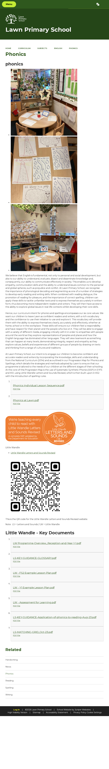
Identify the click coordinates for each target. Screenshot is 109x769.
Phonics (73, 48)
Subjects (42, 48)
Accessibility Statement (57, 712)
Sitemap (37, 712)
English (58, 48)
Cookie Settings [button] (94, 712)
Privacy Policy (79, 712)
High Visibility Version (17, 712)
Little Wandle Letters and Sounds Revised (33, 453)
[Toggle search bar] (104, 4)
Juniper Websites (83, 709)
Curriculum (24, 48)
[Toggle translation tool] (98, 4)
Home (8, 48)
